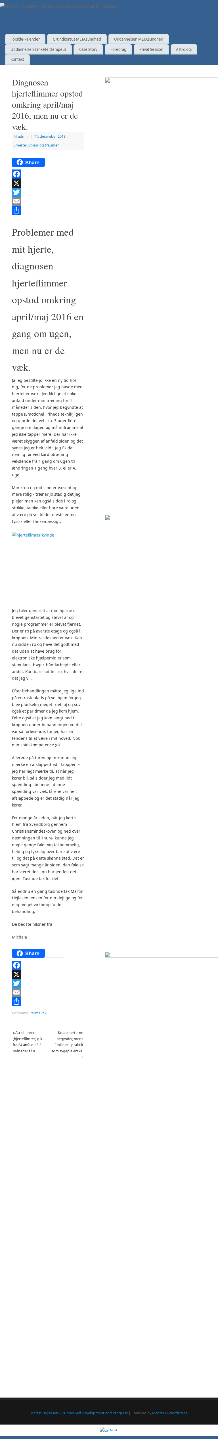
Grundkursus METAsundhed (77, 39)
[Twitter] (48, 192)
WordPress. (178, 1413)
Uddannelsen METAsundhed (138, 39)
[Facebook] (48, 174)
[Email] (48, 201)
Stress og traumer (43, 145)
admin (23, 136)
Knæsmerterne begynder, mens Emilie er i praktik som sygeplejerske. (67, 1044)
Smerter (20, 145)
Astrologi (184, 49)
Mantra (158, 1413)
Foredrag (118, 49)
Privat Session (151, 49)
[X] (48, 183)
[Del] (48, 210)
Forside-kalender (25, 39)
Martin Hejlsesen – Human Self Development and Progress (79, 1413)
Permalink (38, 1013)
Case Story (88, 49)
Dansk (113, 1430)
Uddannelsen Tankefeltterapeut (38, 49)
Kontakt (17, 59)
